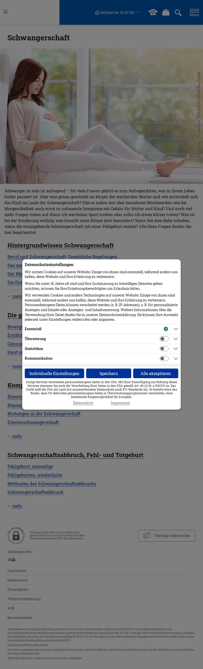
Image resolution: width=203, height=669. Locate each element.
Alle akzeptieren (156, 373)
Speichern (109, 373)
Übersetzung (35, 338)
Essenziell (33, 328)
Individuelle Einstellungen (54, 373)
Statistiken (34, 348)
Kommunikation (38, 358)
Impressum (120, 403)
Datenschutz (83, 403)
